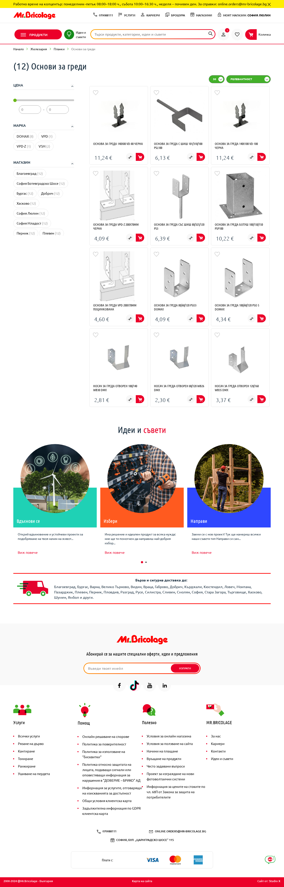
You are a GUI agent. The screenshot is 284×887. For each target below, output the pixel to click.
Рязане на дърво (31, 743)
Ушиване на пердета (34, 774)
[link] (223, 34)
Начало (18, 49)
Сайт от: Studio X (268, 881)
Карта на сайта (142, 881)
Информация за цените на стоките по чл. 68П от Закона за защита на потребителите (176, 791)
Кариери (218, 743)
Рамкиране (27, 766)
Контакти (218, 751)
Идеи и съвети (222, 758)
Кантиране (26, 751)
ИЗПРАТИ (185, 668)
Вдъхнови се (28, 521)
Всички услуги (29, 736)
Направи (199, 521)
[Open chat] (270, 860)
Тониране (25, 758)
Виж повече (28, 552)
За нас (216, 736)
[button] (142, 562)
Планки (59, 49)
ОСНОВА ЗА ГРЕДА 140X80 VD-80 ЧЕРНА (118, 144)
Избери (110, 521)
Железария (38, 49)
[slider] (15, 100)
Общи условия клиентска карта (107, 800)
